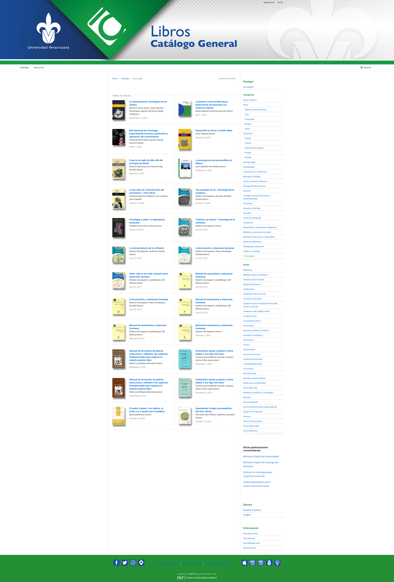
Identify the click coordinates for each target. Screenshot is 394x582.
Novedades (248, 87)
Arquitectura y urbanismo (255, 171)
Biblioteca (247, 270)
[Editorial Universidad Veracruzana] (116, 565)
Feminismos (248, 340)
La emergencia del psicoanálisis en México (213, 162)
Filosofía (247, 213)
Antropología (249, 162)
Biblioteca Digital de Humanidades (261, 456)
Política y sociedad (251, 251)
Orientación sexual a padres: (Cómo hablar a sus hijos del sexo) (214, 352)
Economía (247, 203)
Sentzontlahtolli (250, 402)
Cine (247, 114)
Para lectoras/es (250, 533)
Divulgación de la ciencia (254, 186)
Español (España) (252, 509)
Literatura (247, 133)
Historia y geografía (252, 217)
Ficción (246, 344)
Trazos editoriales (251, 426)
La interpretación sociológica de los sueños (148, 103)
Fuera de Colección (251, 354)
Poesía (248, 138)
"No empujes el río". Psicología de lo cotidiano (214, 191)
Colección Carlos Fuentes (254, 293)
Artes (245, 104)
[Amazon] (253, 565)
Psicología (249, 256)
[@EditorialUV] (125, 565)
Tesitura (246, 416)
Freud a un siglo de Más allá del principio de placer (146, 162)
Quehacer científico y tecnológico (258, 392)
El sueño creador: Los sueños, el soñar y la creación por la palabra (147, 410)
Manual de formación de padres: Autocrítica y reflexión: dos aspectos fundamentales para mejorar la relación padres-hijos (148, 355)
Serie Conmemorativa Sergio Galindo (260, 406)
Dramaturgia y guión (254, 147)
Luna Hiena (248, 368)
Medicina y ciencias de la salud (257, 232)
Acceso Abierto (250, 100)
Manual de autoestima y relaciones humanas (214, 275)
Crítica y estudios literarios (255, 181)
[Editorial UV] (141, 565)
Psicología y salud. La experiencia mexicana (147, 221)
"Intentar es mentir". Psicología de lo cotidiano (215, 221)
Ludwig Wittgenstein (252, 363)
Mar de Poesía (249, 373)
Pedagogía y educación (253, 246)
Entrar (280, 2)
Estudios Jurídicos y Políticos (256, 330)
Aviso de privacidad (192, 563)
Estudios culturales (251, 208)
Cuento (248, 143)
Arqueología (248, 166)
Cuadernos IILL (250, 316)
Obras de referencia (252, 241)
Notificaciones (249, 547)
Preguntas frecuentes (168, 563)
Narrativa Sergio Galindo (254, 378)
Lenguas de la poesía (252, 359)
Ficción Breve (249, 349)
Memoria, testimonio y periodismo (259, 236)
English (247, 514)
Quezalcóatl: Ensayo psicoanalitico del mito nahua (213, 410)
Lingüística (248, 222)
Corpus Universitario (252, 298)
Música (248, 124)
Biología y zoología (251, 176)
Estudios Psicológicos (253, 335)
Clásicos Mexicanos (252, 284)
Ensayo (248, 152)
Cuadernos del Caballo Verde (256, 311)
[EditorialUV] (133, 565)
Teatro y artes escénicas (255, 109)
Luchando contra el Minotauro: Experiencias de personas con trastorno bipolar (211, 104)
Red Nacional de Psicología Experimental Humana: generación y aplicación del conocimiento (148, 133)
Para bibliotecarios (251, 543)
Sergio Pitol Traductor (253, 411)
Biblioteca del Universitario (255, 274)
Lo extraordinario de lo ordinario (146, 248)
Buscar (367, 67)
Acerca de (39, 67)
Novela (248, 157)
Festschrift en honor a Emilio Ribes (213, 130)
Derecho (247, 190)
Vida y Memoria (250, 430)
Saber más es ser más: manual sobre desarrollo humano (148, 275)
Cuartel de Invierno (252, 320)
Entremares (248, 325)
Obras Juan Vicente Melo (254, 383)
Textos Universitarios (252, 421)
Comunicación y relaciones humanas (214, 248)
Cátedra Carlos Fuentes (253, 279)
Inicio (114, 78)
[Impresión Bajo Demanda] (277, 565)
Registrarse (269, 2)
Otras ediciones (250, 387)
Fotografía (249, 119)
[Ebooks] (261, 565)
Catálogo (24, 67)
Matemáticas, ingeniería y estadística (260, 227)
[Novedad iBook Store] (244, 565)
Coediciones (248, 289)
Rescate (246, 397)
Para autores (249, 538)
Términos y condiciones (217, 563)
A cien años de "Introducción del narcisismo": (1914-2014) (146, 191)
